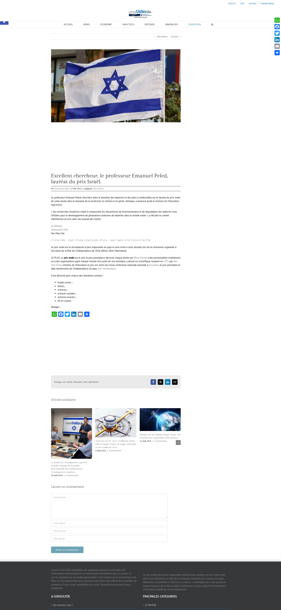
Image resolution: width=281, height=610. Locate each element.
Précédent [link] (162, 36)
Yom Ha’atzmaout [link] (107, 268)
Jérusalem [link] (154, 265)
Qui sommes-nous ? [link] (63, 605)
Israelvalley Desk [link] (61, 188)
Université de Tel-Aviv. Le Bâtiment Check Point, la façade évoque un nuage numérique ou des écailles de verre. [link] (115, 444)
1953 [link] (166, 261)
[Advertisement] (116, 150)
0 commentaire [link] (72, 475)
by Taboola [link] (56, 226)
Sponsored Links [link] (59, 229)
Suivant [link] (174, 36)
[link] (232, 3)
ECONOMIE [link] (150, 605)
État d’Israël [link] (141, 257)
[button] (53, 442)
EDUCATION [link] (99, 188)
